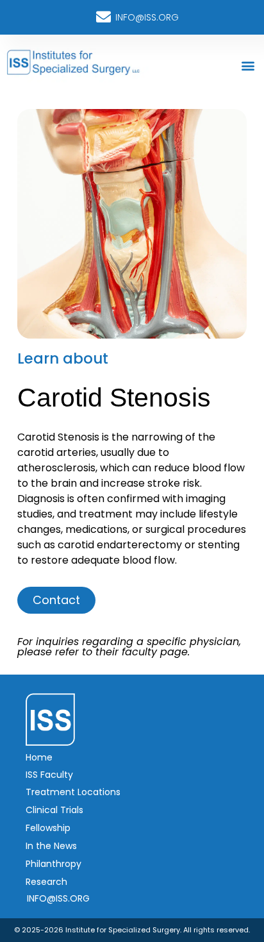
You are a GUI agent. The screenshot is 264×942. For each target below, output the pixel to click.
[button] (247, 65)
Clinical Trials (54, 809)
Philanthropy (53, 863)
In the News (51, 845)
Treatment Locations (73, 792)
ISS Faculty (49, 774)
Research (46, 881)
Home (39, 757)
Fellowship (48, 827)
